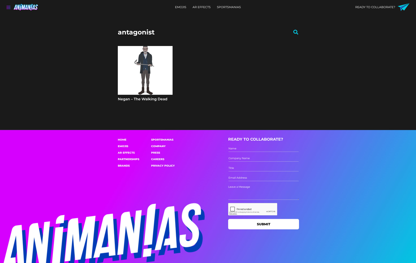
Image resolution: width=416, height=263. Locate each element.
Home (122, 139)
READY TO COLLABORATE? (375, 7)
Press (155, 152)
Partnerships (128, 159)
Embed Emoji (145, 88)
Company (158, 146)
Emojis (123, 146)
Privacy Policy (163, 165)
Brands (124, 165)
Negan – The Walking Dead (142, 99)
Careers (157, 159)
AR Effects (126, 152)
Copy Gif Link (146, 80)
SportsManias (162, 139)
